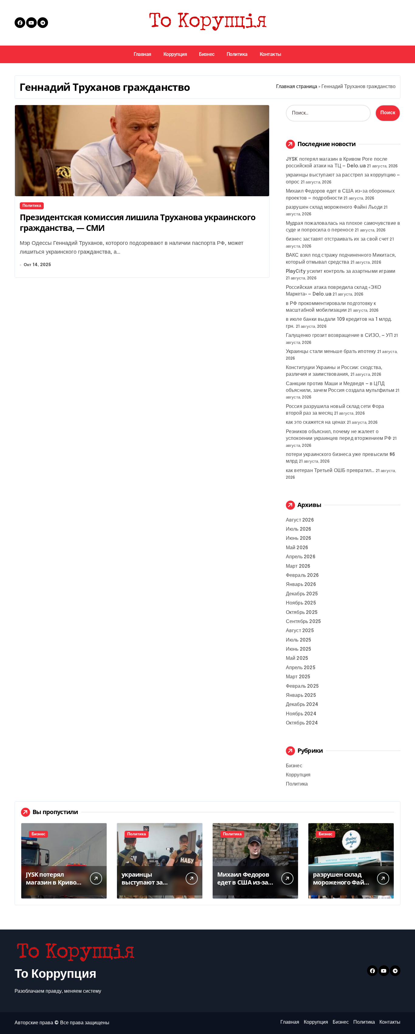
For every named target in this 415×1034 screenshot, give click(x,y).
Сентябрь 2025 (303, 621)
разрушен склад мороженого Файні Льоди (334, 207)
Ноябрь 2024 (301, 714)
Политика (237, 54)
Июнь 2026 (298, 538)
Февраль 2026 (302, 575)
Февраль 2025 (302, 686)
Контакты (270, 54)
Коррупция (175, 54)
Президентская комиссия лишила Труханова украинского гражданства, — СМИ (138, 222)
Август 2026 (300, 520)
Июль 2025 (298, 640)
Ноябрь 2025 (301, 603)
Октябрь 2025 (301, 612)
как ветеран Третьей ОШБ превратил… (330, 470)
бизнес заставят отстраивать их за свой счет (337, 239)
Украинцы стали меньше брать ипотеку (331, 351)
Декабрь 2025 (302, 594)
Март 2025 (298, 677)
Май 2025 (297, 658)
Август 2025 (300, 630)
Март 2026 (298, 566)
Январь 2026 (301, 584)
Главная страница (296, 86)
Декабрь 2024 (302, 704)
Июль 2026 (298, 529)
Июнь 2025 (298, 649)
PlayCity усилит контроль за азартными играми (341, 271)
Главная (142, 54)
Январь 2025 (301, 695)
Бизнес (206, 54)
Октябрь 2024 (302, 723)
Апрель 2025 (300, 667)
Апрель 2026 (300, 557)
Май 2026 (297, 547)
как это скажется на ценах (316, 422)
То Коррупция (55, 974)
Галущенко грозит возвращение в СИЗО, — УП (339, 335)
